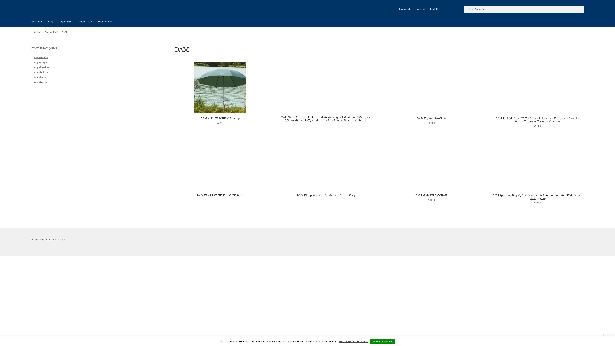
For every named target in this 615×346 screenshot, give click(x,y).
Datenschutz (405, 9)
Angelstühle (41, 57)
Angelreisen (66, 21)
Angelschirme (42, 72)
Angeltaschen (41, 67)
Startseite (36, 21)
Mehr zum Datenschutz (353, 341)
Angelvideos (104, 21)
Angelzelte (40, 77)
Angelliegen (41, 62)
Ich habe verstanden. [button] (382, 341)
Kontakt (434, 9)
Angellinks (85, 21)
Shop (50, 21)
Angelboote (40, 82)
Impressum (420, 9)
